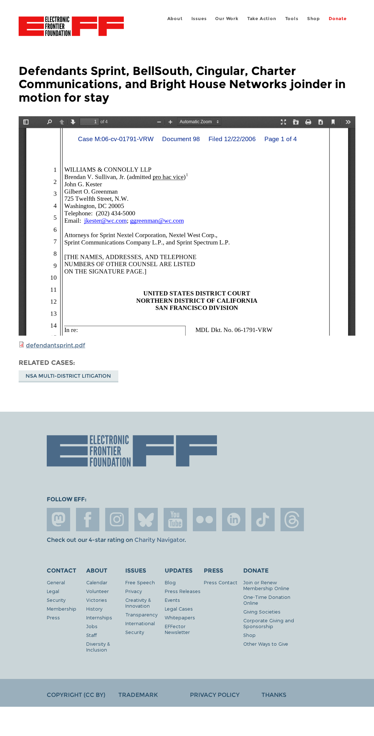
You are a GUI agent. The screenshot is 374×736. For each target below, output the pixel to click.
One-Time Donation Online (266, 599)
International (140, 623)
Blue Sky (146, 519)
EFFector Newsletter (177, 629)
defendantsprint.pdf (55, 345)
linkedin (233, 519)
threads (292, 519)
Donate (338, 18)
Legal (53, 591)
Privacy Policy (215, 694)
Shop (313, 18)
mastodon (58, 519)
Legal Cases (179, 608)
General (56, 582)
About (175, 18)
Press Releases (183, 591)
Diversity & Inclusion (98, 646)
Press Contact (220, 582)
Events (172, 600)
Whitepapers (180, 617)
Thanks (274, 694)
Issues (199, 18)
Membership (61, 608)
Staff (91, 635)
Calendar (96, 582)
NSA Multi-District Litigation (68, 376)
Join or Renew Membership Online (266, 585)
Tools (291, 18)
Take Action (261, 18)
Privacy (133, 591)
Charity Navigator (159, 539)
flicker (204, 519)
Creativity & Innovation (138, 602)
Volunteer (97, 591)
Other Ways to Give (265, 643)
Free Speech (140, 582)
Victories (96, 600)
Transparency (141, 614)
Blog (170, 582)
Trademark (138, 694)
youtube (175, 519)
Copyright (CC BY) (76, 694)
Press (53, 617)
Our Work (226, 18)
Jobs (92, 626)
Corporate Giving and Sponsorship (268, 623)
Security (56, 600)
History (94, 608)
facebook (87, 519)
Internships (99, 617)
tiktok (263, 519)
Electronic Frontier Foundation (71, 27)
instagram (117, 519)
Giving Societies (261, 611)
